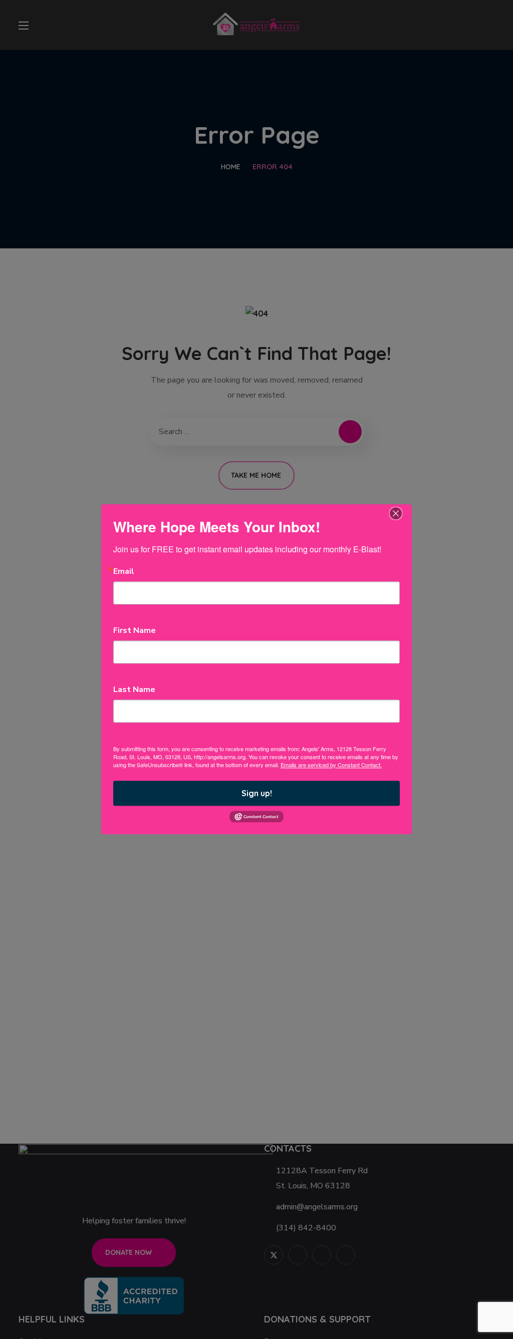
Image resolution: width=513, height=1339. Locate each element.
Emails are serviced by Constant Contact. (331, 765)
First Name (134, 630)
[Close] (396, 513)
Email (123, 571)
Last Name (134, 690)
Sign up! (256, 793)
